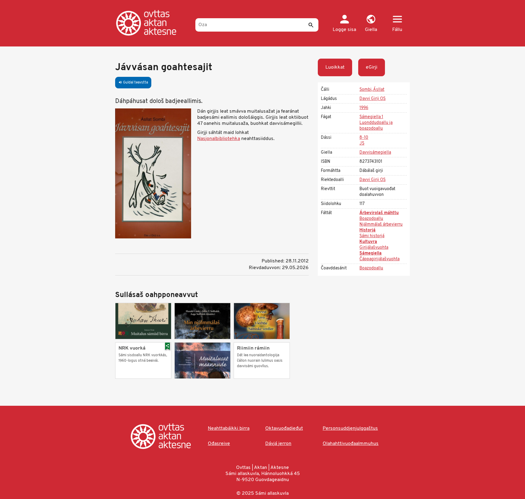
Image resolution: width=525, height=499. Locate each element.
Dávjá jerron (278, 444)
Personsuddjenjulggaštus (350, 429)
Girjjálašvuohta (373, 248)
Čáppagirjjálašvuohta (379, 259)
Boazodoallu (371, 219)
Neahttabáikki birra (228, 429)
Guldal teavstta (133, 82)
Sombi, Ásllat (371, 90)
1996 (363, 108)
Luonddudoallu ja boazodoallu (376, 126)
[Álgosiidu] (152, 22)
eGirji (371, 67)
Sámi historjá (371, 236)
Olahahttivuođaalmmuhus (351, 444)
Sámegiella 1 (371, 117)
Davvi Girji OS (372, 99)
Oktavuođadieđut (284, 429)
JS (361, 143)
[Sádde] (310, 24)
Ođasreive (219, 444)
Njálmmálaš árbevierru (381, 224)
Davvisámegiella (375, 153)
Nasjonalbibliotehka (218, 139)
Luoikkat (335, 67)
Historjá (367, 230)
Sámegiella (370, 253)
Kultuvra (368, 242)
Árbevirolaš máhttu (379, 213)
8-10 (363, 138)
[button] (370, 23)
